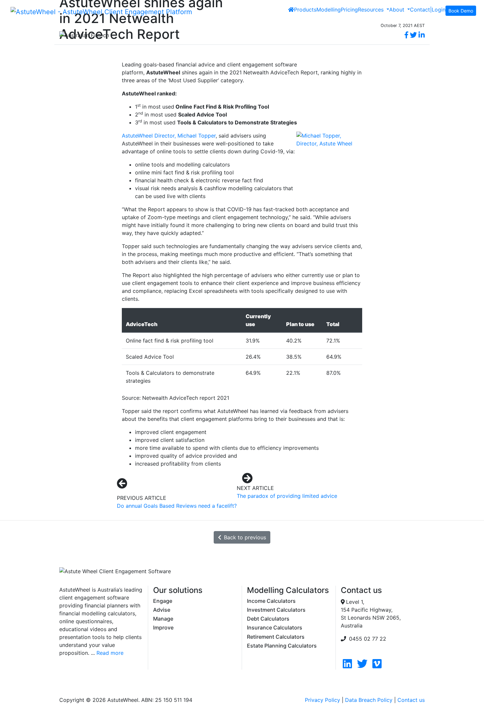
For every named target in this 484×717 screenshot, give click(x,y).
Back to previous (245, 537)
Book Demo (460, 10)
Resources (371, 9)
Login (438, 9)
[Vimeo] (377, 665)
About (397, 9)
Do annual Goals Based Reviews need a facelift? (177, 505)
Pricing (349, 9)
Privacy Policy (322, 700)
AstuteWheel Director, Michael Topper (169, 135)
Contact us (411, 700)
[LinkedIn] (347, 665)
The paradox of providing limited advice (287, 496)
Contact (420, 9)
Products (305, 9)
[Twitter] (362, 665)
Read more (109, 653)
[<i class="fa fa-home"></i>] (291, 9)
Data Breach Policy (368, 700)
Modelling (328, 9)
